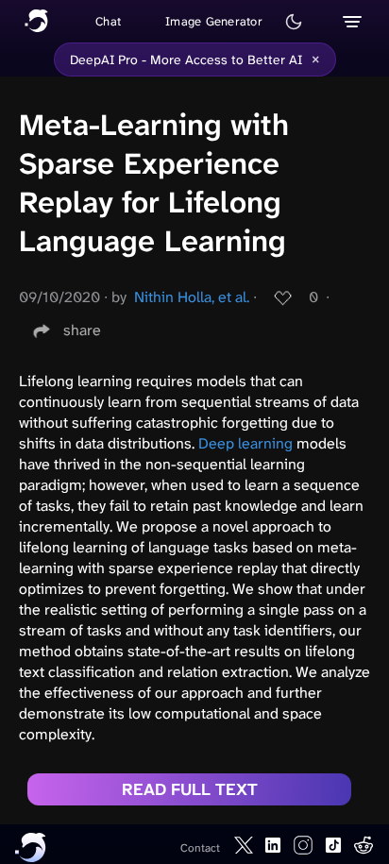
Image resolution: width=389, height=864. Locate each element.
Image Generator (213, 21)
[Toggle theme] (294, 22)
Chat (108, 21)
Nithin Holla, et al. (191, 297)
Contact (200, 848)
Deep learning (245, 443)
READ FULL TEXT (190, 789)
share (82, 330)
